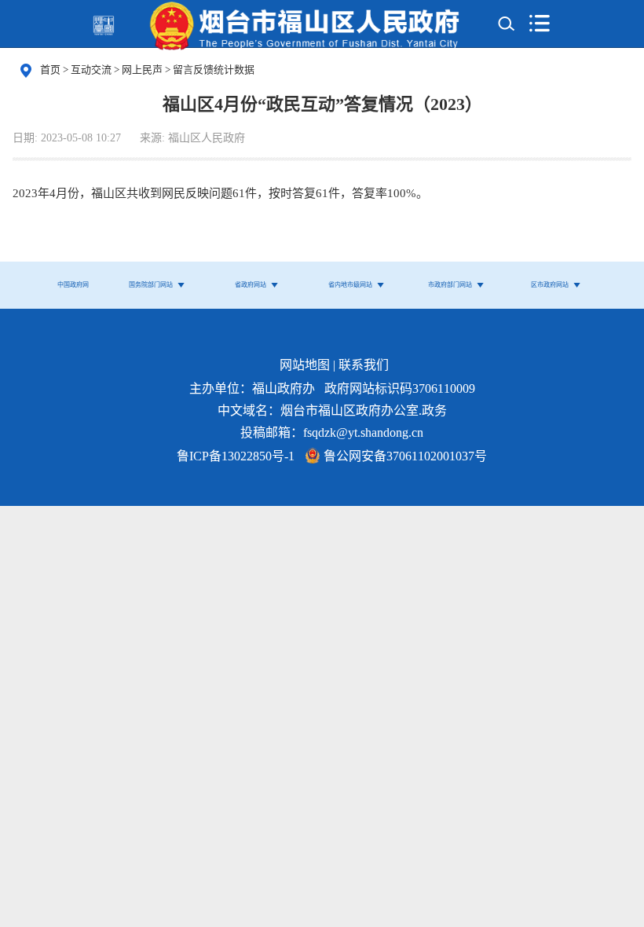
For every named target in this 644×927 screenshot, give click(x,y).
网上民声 (143, 69)
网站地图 (305, 365)
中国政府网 (73, 284)
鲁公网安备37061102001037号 (405, 456)
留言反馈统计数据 (213, 69)
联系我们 (363, 365)
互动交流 (92, 69)
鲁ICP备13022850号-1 (236, 456)
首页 (50, 69)
